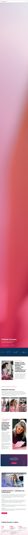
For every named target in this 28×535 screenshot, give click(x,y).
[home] (4, 1)
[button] (26, 1)
